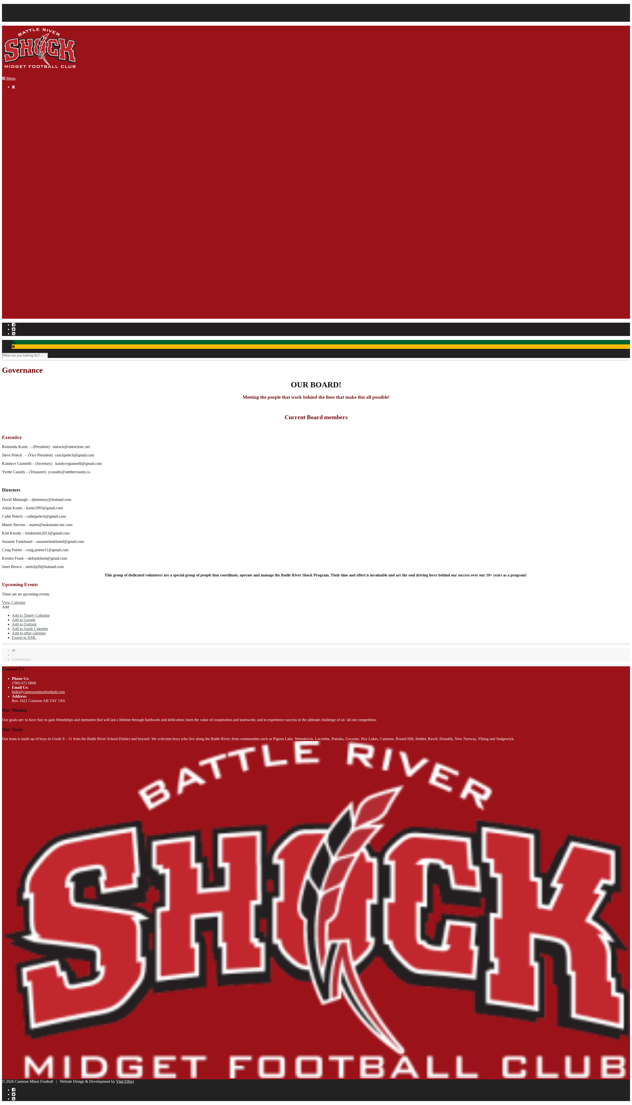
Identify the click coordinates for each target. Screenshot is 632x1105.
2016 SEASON (34, 157)
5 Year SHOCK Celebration (43, 299)
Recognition (21, 135)
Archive (18, 153)
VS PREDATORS (46, 255)
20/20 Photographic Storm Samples (59, 206)
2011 (25, 268)
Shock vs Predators (46, 184)
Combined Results (46, 273)
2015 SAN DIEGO (37, 228)
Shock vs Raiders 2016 (50, 211)
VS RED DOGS (45, 242)
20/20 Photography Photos (52, 215)
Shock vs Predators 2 (48, 162)
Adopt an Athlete (35, 122)
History (17, 308)
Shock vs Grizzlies (46, 188)
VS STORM (42, 246)
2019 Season (32, 131)
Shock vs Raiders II (47, 175)
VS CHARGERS (45, 237)
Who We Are (22, 304)
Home (16, 95)
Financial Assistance (27, 15)
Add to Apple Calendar (30, 629)
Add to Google (23, 620)
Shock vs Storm (44, 202)
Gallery (17, 126)
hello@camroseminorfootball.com (38, 692)
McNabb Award (34, 144)
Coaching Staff (23, 313)
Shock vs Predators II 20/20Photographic (64, 166)
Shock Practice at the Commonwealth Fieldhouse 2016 (74, 219)
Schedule (39, 282)
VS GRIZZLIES (45, 251)
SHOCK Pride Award (39, 148)
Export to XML (24, 637)
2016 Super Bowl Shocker (52, 224)
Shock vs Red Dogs (47, 180)
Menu (10, 78)
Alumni (28, 140)
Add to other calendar (29, 633)
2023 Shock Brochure (39, 113)
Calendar (19, 6)
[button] (5, 607)
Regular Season (24, 10)
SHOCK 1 (40, 286)
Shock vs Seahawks (47, 193)
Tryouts (37, 295)
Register (18, 104)
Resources (20, 117)
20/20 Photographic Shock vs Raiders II (63, 171)
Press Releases (43, 277)
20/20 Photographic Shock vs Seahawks (63, 197)
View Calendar (13, 602)
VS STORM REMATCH (52, 259)
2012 (26, 264)
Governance (21, 317)
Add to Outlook (24, 624)
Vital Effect (125, 1081)
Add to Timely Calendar (31, 615)
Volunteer (19, 19)
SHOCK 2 (40, 291)
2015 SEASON (34, 233)
